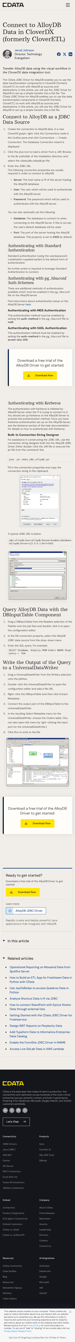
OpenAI (43, 1293)
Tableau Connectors (13, 1187)
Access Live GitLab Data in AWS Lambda (37, 1049)
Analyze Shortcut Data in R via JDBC (34, 998)
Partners (43, 1235)
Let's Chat (13, 1121)
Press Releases (47, 1213)
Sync (41, 1144)
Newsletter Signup (12, 1287)
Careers (43, 1240)
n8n (41, 1287)
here (28, 304)
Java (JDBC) (9, 1149)
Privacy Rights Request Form (17, 1331)
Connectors (9, 1207)
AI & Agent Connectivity (15, 1218)
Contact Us (45, 1246)
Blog (5, 1276)
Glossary (7, 1293)
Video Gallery (10, 1298)
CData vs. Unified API (13, 1235)
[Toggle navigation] (67, 5)
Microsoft (44, 1282)
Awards (43, 1224)
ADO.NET (7, 1155)
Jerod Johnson (24, 50)
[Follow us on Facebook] (59, 54)
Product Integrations (13, 1213)
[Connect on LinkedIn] (70, 54)
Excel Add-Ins (10, 1176)
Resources (8, 1282)
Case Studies (9, 1271)
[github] (18, 1110)
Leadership (45, 1229)
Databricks (45, 1271)
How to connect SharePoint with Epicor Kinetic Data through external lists (40, 1007)
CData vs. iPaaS (11, 1229)
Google (43, 1276)
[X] (11, 1110)
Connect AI (45, 1149)
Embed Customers (12, 1224)
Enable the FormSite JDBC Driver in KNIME (38, 1042)
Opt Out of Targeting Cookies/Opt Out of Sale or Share (37, 1337)
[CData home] (16, 5)
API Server (8, 1166)
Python (6, 1160)
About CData (46, 1207)
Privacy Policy (33, 1325)
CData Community (12, 1265)
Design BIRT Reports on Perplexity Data (36, 1026)
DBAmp (43, 1160)
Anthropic (44, 1265)
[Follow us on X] (64, 54)
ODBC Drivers (10, 1144)
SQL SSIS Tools (46, 1155)
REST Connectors (12, 1171)
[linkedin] (5, 1110)
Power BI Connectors (13, 1182)
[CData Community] (24, 1110)
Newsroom (44, 1218)
